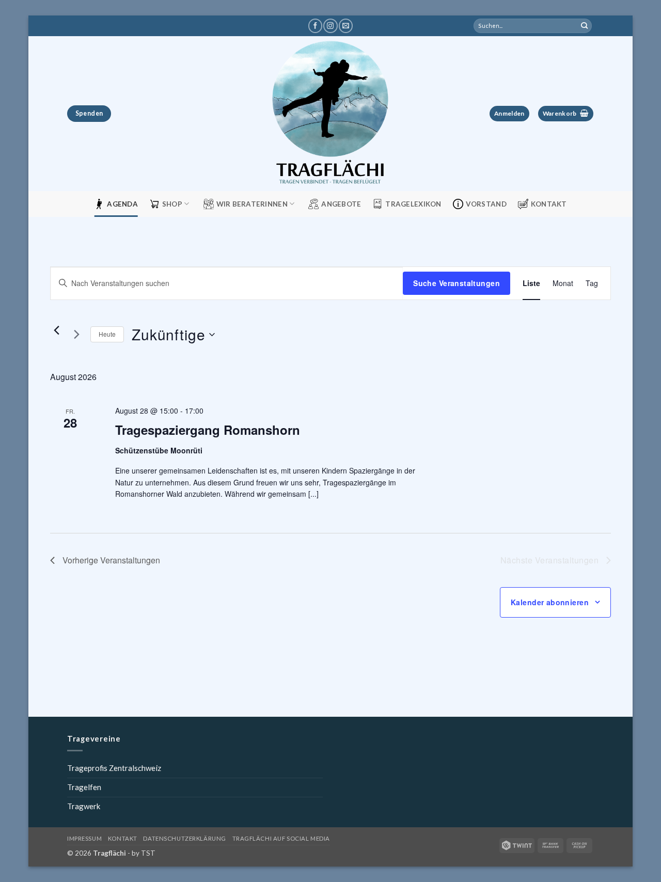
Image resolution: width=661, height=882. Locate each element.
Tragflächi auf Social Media (281, 838)
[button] (509, 114)
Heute (107, 333)
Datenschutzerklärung (184, 838)
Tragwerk (83, 806)
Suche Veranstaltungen (456, 283)
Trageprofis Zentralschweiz (114, 768)
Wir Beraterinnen (252, 204)
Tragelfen (84, 787)
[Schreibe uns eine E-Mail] (346, 26)
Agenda (122, 204)
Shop (172, 204)
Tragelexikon (413, 204)
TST (148, 853)
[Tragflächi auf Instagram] (330, 26)
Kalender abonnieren (550, 602)
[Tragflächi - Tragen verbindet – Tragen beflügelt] (330, 113)
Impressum (84, 838)
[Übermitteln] (584, 26)
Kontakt (549, 204)
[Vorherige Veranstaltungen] (56, 330)
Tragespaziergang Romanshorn (207, 429)
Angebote (341, 204)
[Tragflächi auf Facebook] (315, 26)
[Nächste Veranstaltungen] (76, 334)
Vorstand (486, 204)
